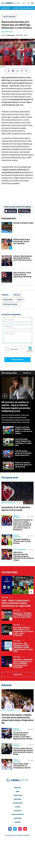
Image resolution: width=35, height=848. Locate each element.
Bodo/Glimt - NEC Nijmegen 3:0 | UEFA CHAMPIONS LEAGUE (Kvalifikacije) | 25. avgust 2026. (23, 647)
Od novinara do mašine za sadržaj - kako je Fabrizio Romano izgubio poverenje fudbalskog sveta (15, 407)
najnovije (17, 788)
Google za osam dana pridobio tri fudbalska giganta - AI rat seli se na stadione (23, 430)
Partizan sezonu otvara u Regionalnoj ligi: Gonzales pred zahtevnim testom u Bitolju (23, 751)
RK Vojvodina (8, 300)
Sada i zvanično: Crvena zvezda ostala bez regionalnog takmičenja (22, 275)
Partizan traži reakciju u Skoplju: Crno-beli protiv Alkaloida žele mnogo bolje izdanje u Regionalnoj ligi (17, 719)
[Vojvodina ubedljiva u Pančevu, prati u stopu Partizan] (6, 539)
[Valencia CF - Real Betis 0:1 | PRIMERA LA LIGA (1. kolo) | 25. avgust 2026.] (6, 615)
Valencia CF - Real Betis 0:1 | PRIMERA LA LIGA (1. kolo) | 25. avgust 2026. (22, 615)
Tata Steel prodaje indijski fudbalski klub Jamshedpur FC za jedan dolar (23, 442)
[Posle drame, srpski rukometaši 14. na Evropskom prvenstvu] (6, 764)
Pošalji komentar (18, 360)
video (18, 792)
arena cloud (17, 795)
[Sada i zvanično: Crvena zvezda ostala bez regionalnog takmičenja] (6, 277)
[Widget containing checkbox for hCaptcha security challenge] (19, 349)
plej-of (20, 300)
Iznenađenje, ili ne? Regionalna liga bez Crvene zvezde (15, 508)
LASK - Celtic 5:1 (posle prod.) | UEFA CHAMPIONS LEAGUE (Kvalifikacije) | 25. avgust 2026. (16, 603)
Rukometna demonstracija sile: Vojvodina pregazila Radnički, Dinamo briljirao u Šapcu (23, 556)
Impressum (17, 799)
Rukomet (17, 295)
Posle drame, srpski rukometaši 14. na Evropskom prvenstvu (22, 766)
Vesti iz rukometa (9, 17)
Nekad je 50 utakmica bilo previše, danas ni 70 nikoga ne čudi (23, 465)
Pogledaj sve (27, 373)
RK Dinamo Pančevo (10, 304)
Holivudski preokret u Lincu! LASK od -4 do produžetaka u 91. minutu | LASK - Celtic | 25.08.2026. (23, 631)
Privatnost (17, 811)
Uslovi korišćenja (17, 814)
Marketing (17, 818)
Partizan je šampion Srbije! (23, 223)
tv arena (9, 835)
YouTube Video (9, 572)
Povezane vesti (8, 218)
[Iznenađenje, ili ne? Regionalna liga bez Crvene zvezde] (17, 493)
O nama (17, 807)
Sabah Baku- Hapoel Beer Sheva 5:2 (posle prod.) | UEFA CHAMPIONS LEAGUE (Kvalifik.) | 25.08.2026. (23, 663)
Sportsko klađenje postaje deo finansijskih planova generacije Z (23, 453)
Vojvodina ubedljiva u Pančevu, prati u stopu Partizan (22, 541)
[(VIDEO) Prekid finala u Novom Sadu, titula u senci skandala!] (6, 244)
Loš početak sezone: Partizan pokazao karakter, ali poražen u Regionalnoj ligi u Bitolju (22, 736)
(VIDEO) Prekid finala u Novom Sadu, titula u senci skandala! (21, 242)
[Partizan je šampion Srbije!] (6, 227)
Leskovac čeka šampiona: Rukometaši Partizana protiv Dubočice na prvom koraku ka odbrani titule (23, 258)
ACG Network (17, 803)
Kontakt (17, 822)
